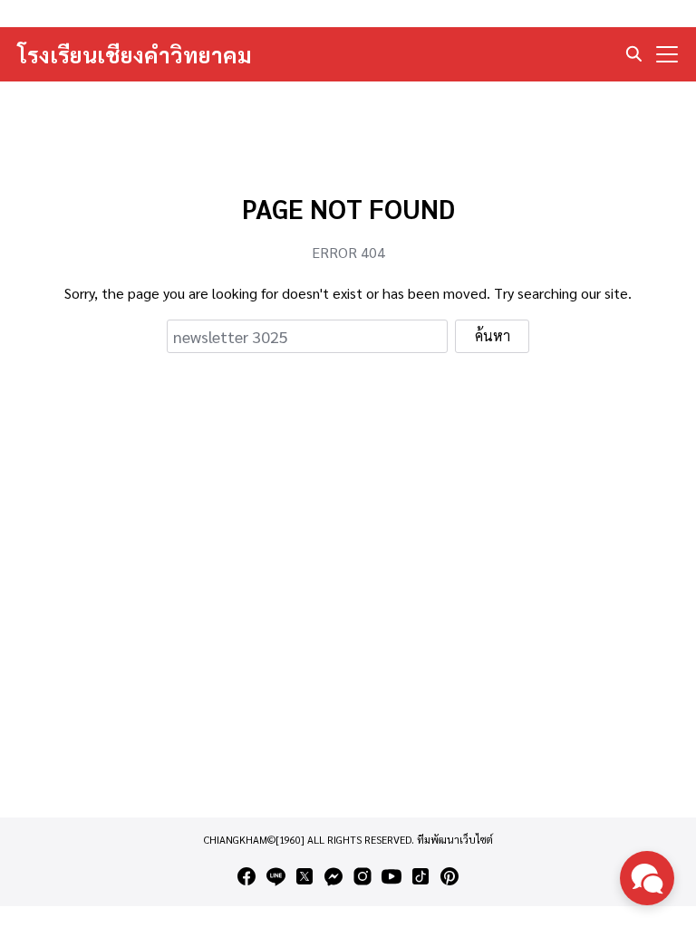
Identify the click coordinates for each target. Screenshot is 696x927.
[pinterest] (449, 876)
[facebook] (246, 876)
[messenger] (333, 876)
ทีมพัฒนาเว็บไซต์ (455, 839)
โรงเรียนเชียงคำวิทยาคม (135, 54)
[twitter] (304, 876)
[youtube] (391, 876)
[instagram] (362, 876)
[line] (275, 876)
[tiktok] (420, 876)
